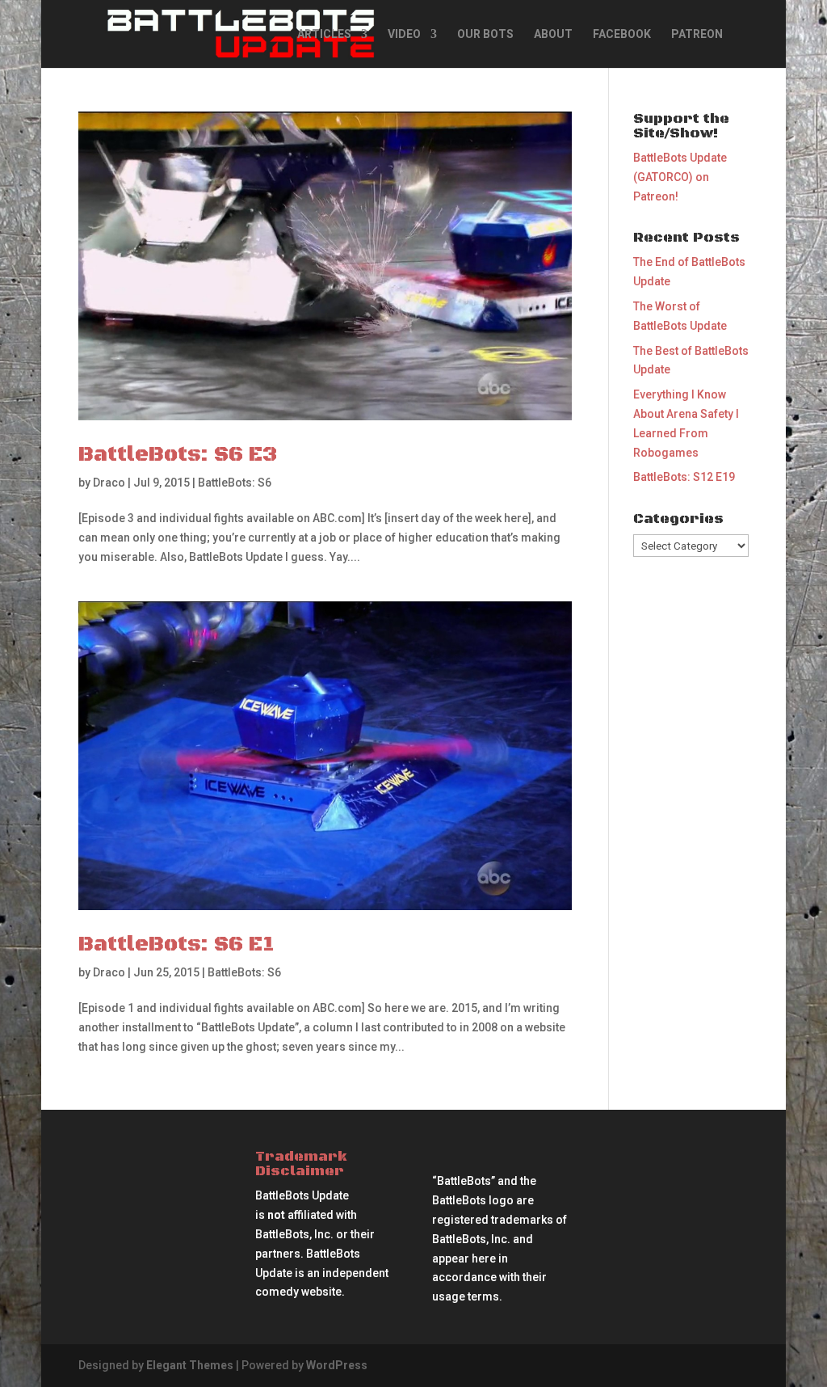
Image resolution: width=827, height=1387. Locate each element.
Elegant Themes (189, 1365)
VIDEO (404, 34)
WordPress (336, 1365)
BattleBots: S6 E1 (176, 944)
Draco (109, 482)
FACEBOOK (622, 34)
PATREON (697, 34)
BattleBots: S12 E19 (684, 476)
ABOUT (553, 34)
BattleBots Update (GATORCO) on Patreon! (680, 177)
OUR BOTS (485, 34)
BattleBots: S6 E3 (177, 454)
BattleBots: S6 (234, 482)
